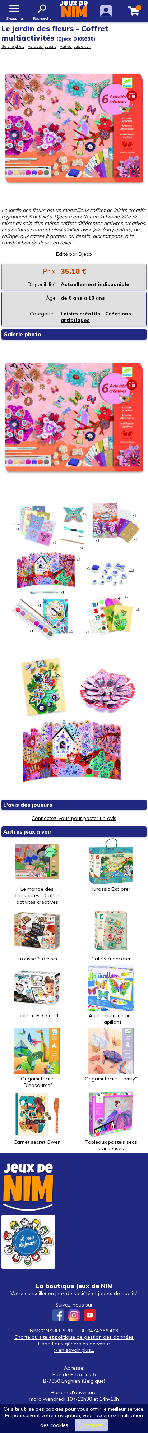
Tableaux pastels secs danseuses (111, 1145)
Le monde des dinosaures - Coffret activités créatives (37, 895)
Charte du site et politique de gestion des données (74, 1337)
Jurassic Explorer (111, 889)
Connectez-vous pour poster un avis (74, 818)
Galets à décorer (111, 958)
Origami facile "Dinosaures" (37, 1081)
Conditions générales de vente (74, 1343)
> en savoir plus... (74, 1350)
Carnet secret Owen (37, 1142)
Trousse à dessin (37, 958)
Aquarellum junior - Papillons (111, 1018)
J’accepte (91, 1425)
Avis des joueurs (42, 46)
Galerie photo (12, 46)
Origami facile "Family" (111, 1078)
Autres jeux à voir (75, 46)
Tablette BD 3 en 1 (37, 1015)
